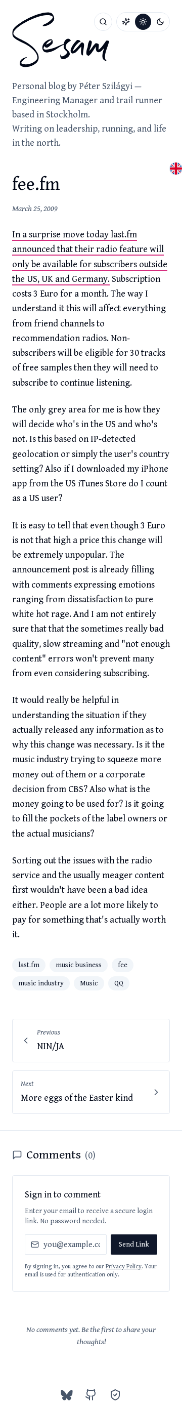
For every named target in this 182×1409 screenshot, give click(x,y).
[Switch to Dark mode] (160, 22)
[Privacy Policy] (115, 1395)
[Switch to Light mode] (143, 22)
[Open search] (103, 22)
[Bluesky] (67, 1395)
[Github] (91, 1395)
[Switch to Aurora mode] (126, 22)
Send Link (134, 1244)
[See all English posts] (176, 168)
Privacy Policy (124, 1266)
